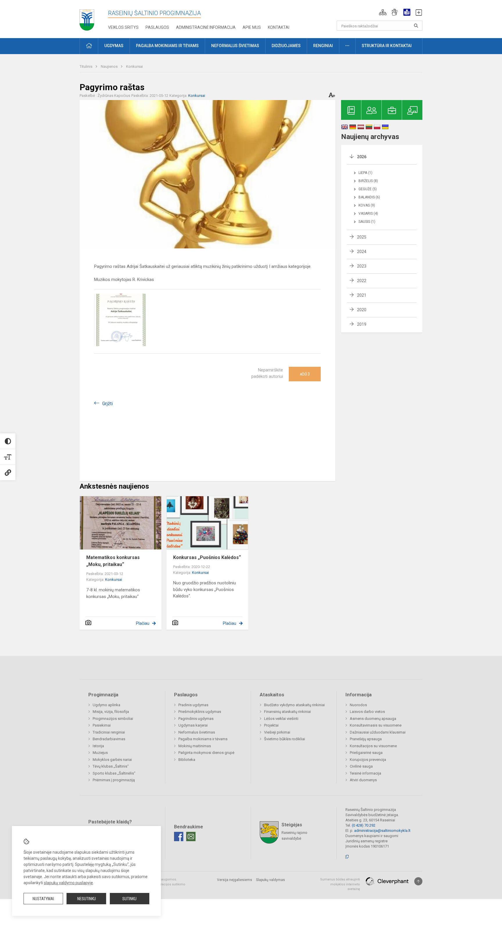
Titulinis (86, 66)
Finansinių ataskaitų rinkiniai (287, 711)
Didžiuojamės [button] (286, 45)
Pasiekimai (102, 725)
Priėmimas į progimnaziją (114, 780)
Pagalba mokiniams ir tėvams (202, 739)
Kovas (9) (366, 205)
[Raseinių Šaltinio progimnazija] (87, 18)
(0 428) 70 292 (363, 825)
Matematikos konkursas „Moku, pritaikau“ (113, 561)
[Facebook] (178, 836)
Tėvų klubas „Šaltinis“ (111, 766)
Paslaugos (157, 27)
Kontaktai (278, 27)
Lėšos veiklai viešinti (281, 718)
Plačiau (142, 623)
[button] (383, 12)
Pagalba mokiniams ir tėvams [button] (167, 45)
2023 (361, 266)
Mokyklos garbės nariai (112, 759)
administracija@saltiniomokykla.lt (382, 830)
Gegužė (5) (367, 189)
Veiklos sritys (123, 27)
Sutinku (129, 898)
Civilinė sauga (361, 766)
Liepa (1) (365, 173)
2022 (361, 280)
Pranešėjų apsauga (366, 739)
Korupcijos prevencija (368, 759)
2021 (361, 295)
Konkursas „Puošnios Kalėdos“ (207, 557)
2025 (361, 237)
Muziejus (100, 752)
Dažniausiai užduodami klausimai (378, 732)
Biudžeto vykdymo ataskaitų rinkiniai (294, 705)
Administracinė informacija (206, 27)
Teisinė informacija (365, 773)
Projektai (271, 725)
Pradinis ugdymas (193, 705)
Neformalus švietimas (196, 732)
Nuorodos (358, 705)
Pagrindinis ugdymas (196, 718)
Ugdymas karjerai (193, 725)
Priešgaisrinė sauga (366, 752)
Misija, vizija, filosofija (111, 711)
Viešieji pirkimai (277, 732)
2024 (361, 251)
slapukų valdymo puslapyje (68, 882)
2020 (361, 309)
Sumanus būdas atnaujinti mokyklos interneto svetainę (340, 884)
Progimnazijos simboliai (113, 718)
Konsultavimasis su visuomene (375, 725)
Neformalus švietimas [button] (235, 45)
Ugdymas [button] (113, 45)
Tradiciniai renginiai (109, 732)
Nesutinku (86, 898)
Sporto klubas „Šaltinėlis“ (114, 773)
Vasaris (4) (368, 213)
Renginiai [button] (323, 45)
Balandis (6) (369, 197)
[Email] (191, 836)
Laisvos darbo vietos (367, 711)
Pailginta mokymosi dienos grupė (206, 752)
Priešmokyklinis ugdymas (199, 711)
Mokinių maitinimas (194, 746)
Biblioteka (186, 759)
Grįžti (107, 403)
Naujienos (110, 66)
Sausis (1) (366, 222)
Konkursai (134, 66)
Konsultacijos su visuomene (373, 746)
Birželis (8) (368, 181)
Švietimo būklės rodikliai (284, 739)
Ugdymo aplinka (106, 705)
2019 (361, 324)
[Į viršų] (418, 881)
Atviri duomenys (363, 780)
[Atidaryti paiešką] (416, 26)
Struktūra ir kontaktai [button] (387, 45)
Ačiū (305, 374)
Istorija (98, 746)
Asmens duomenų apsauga (373, 718)
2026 (361, 156)
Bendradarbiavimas (109, 739)
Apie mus (252, 27)
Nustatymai (43, 898)
